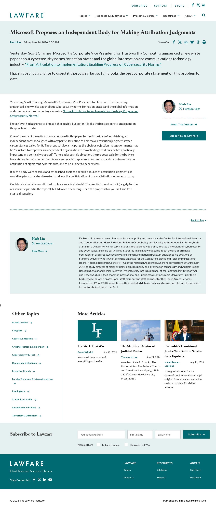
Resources (169, 15)
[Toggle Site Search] (203, 15)
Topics (83, 15)
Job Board (162, 469)
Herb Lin (15, 42)
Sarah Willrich (85, 352)
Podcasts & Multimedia (110, 15)
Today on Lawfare (110, 445)
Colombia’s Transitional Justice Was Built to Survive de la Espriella (183, 351)
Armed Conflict (21, 322)
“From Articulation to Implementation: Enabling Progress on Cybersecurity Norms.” (93, 64)
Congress (18, 330)
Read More (38, 251)
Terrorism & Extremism (25, 415)
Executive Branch (22, 371)
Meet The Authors (182, 124)
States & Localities (23, 399)
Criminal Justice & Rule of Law (29, 346)
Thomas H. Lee (129, 357)
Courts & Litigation (23, 338)
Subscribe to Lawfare (184, 135)
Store (179, 5)
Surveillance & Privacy (25, 407)
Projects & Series (144, 15)
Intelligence (19, 391)
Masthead (195, 477)
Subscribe (139, 5)
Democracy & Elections (25, 363)
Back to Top (197, 220)
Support (161, 5)
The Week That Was (91, 346)
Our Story (195, 469)
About (189, 15)
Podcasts (129, 477)
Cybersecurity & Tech (24, 354)
